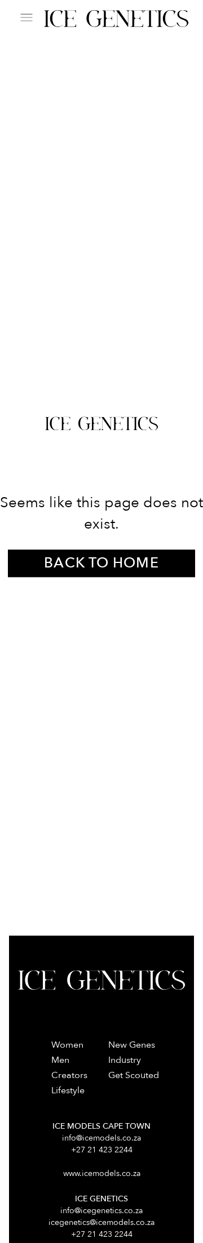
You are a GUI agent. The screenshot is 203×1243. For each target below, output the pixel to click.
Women (67, 1044)
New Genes (131, 1044)
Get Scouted (133, 1075)
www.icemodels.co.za (101, 1173)
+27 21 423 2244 (102, 1149)
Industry (124, 1060)
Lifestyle (68, 1090)
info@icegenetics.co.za (101, 1210)
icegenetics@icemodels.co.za (101, 1222)
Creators (69, 1075)
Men (60, 1060)
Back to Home (101, 563)
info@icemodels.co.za (101, 1138)
